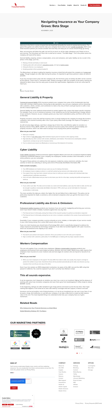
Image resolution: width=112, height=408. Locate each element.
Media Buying (77, 372)
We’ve (77, 280)
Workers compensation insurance (65, 248)
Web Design (76, 376)
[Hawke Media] (18, 5)
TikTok (75, 374)
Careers (61, 374)
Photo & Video (77, 380)
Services (52, 5)
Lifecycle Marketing (79, 378)
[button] (77, 353)
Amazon (75, 387)
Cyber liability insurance (27, 155)
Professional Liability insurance (30, 208)
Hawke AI (83, 5)
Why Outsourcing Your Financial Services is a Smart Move (38, 308)
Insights (69, 5)
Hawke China (62, 391)
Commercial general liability (29, 102)
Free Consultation (95, 5)
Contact (61, 378)
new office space (37, 137)
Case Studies (62, 5)
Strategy (75, 366)
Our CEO (61, 368)
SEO (74, 382)
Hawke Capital (63, 387)
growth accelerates (77, 47)
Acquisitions (62, 382)
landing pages (65, 65)
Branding (75, 368)
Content (75, 370)
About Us (76, 5)
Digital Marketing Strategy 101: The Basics (33, 311)
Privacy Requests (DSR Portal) (93, 403)
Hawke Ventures (63, 389)
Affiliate (75, 384)
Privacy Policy (79, 403)
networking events (48, 65)
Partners (61, 376)
